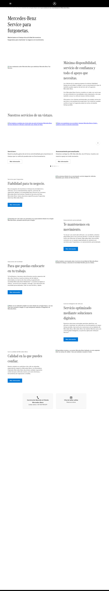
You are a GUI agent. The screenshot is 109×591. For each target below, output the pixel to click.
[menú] (10, 3)
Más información (15, 205)
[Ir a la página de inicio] (55, 4)
